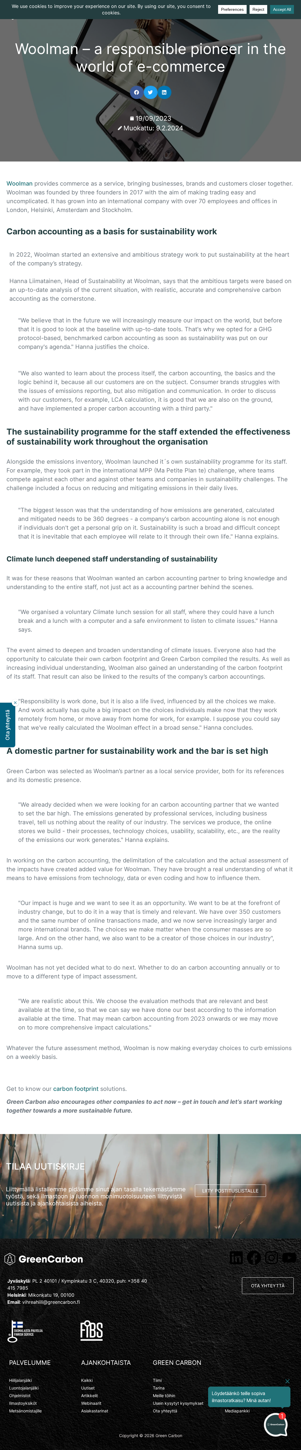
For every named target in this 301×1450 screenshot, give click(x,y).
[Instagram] (271, 1257)
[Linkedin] (236, 1257)
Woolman (19, 183)
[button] (137, 92)
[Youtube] (289, 1257)
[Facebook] (254, 1257)
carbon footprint (75, 1088)
